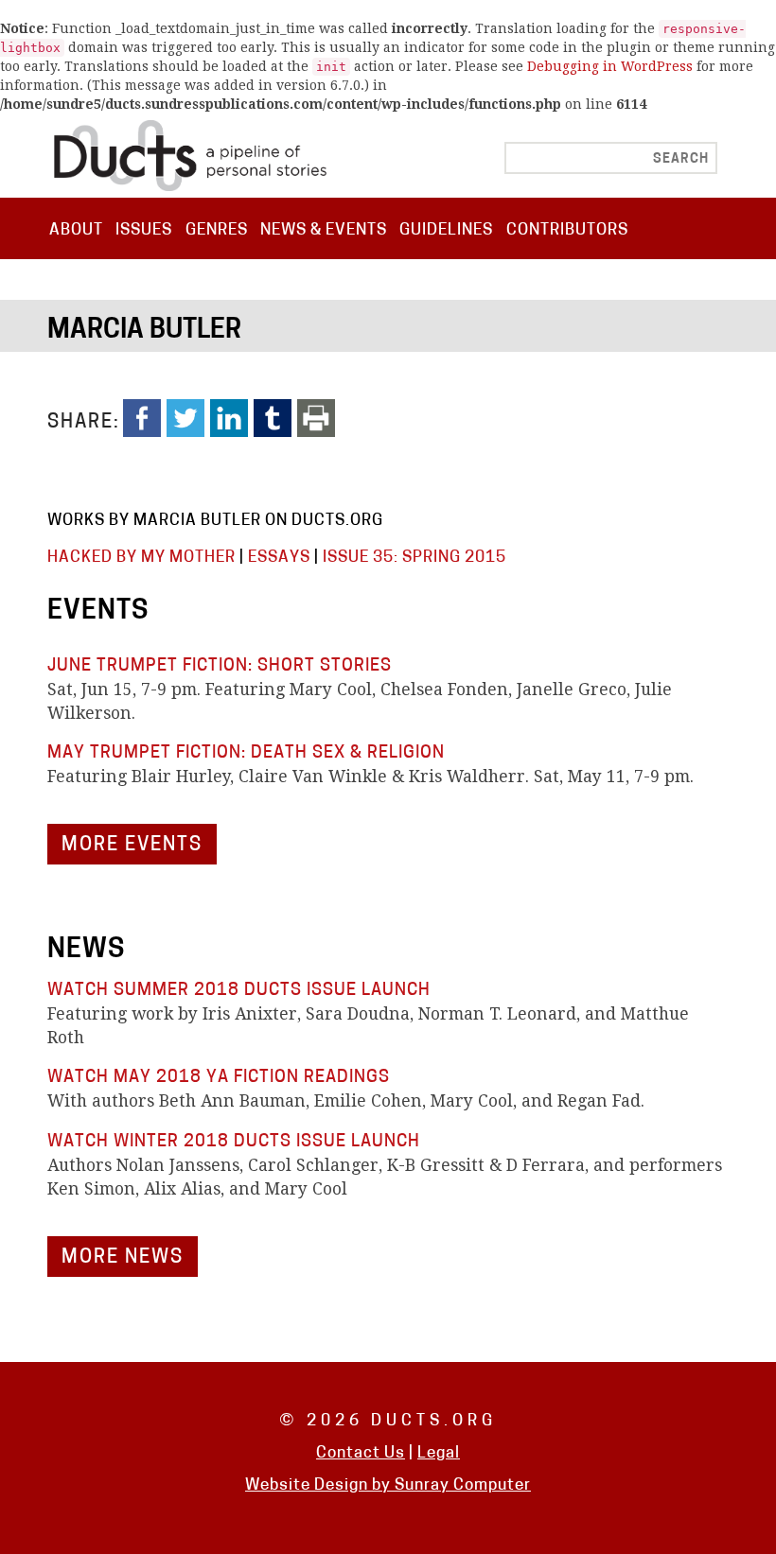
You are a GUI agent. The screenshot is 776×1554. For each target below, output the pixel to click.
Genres (216, 230)
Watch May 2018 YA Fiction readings (218, 1078)
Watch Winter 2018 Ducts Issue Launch (233, 1142)
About (76, 230)
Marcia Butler (144, 331)
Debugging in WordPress (610, 66)
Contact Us (360, 1453)
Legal (438, 1453)
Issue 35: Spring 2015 (414, 558)
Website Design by (320, 1485)
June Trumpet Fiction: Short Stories (219, 666)
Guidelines (446, 230)
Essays (279, 558)
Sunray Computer (463, 1485)
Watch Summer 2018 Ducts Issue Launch (239, 991)
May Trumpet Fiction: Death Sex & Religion (246, 753)
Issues (143, 230)
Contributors (567, 230)
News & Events (323, 230)
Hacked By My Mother (141, 558)
